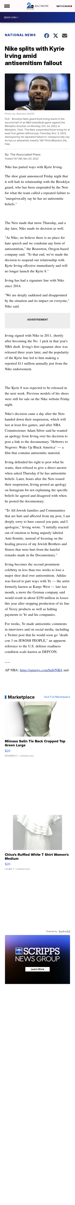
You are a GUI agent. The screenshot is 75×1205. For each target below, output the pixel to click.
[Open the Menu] (6, 6)
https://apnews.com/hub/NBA (41, 669)
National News (20, 35)
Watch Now (63, 6)
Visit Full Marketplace (57, 697)
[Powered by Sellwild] (64, 931)
